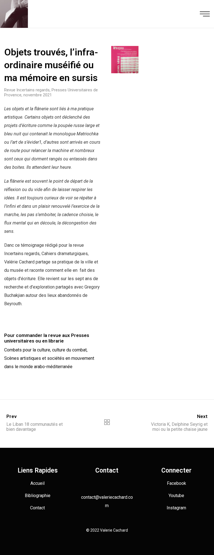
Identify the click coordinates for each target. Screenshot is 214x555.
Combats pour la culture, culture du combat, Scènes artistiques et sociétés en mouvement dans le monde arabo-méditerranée (49, 358)
